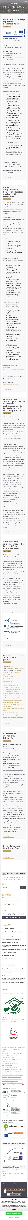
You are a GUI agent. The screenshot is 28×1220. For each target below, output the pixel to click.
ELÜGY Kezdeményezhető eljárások (12, 879)
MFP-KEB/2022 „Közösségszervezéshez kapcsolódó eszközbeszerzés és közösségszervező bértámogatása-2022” (12, 1081)
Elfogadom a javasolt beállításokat (14, 1213)
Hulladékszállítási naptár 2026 (10, 942)
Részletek (8, 177)
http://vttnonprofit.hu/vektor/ (11, 384)
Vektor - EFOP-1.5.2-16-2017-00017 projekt (13, 993)
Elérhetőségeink (6, 934)
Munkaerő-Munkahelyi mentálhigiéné (12, 698)
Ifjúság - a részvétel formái (10, 685)
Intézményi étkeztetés (8, 936)
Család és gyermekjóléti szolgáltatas (11, 939)
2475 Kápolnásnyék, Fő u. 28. (15, 1189)
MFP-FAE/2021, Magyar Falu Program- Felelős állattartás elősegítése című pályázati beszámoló (13, 1049)
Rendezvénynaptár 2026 (8, 928)
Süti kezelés (19, 1208)
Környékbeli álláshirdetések (9, 952)
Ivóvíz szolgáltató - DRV (8, 955)
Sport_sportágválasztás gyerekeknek (13, 717)
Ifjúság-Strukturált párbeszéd (11, 691)
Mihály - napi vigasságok (8, 975)
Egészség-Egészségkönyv (10, 676)
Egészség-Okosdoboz (9, 683)
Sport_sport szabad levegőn (10, 715)
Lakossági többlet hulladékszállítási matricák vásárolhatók (14, 946)
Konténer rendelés (7, 958)
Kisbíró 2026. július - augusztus (14, 917)
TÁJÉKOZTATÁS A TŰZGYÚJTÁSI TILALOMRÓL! (13, 982)
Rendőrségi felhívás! (7, 973)
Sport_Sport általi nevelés (10, 712)
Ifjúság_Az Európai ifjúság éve (11, 687)
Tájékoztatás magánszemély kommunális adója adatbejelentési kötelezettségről (13, 969)
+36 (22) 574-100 (15, 1194)
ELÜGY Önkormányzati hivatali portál (13, 877)
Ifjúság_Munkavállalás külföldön (11, 689)
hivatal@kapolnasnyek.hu (15, 1192)
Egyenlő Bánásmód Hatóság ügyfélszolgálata (14, 949)
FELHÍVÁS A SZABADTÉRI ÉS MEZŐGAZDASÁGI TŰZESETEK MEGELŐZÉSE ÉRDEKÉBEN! (13, 979)
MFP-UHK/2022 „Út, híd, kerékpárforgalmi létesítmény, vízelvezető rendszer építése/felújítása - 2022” (12, 1055)
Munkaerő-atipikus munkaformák (11, 695)
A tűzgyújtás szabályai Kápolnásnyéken (12, 931)
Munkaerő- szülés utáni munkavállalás (13, 693)
